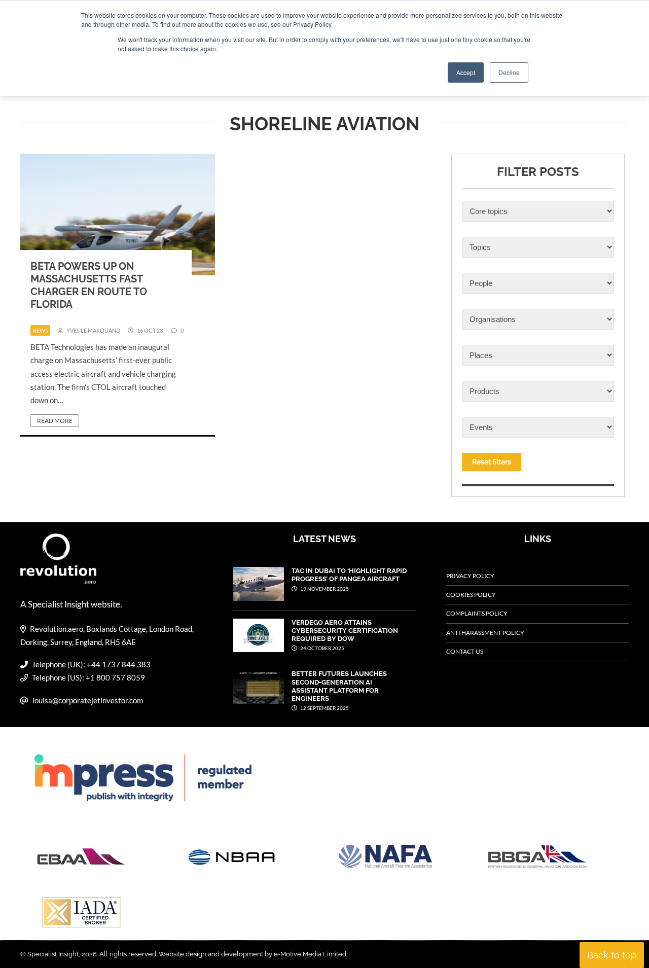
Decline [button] (509, 72)
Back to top (611, 955)
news (40, 330)
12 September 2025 (324, 708)
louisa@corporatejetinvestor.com (87, 700)
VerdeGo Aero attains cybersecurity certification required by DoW (345, 631)
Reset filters (491, 462)
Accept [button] (465, 72)
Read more (55, 420)
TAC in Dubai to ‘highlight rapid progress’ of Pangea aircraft (349, 575)
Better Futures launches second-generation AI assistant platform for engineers (339, 686)
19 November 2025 (324, 589)
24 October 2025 (321, 648)
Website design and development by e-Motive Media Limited (252, 954)
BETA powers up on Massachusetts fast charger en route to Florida (88, 285)
